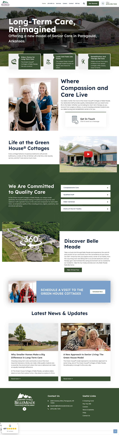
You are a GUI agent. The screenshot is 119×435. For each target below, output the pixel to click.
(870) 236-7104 (111, 4)
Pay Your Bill (87, 404)
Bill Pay (77, 3)
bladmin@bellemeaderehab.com (61, 406)
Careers (65, 3)
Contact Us (86, 415)
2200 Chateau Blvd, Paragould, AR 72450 (62, 402)
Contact (71, 3)
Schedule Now (98, 292)
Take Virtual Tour (73, 270)
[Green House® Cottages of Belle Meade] (5, 3)
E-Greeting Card (88, 401)
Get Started (93, 3)
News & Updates (88, 410)
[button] (85, 187)
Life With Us (50, 3)
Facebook (24, 409)
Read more (15, 379)
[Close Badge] (18, 424)
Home (44, 3)
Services (58, 3)
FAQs (84, 413)
